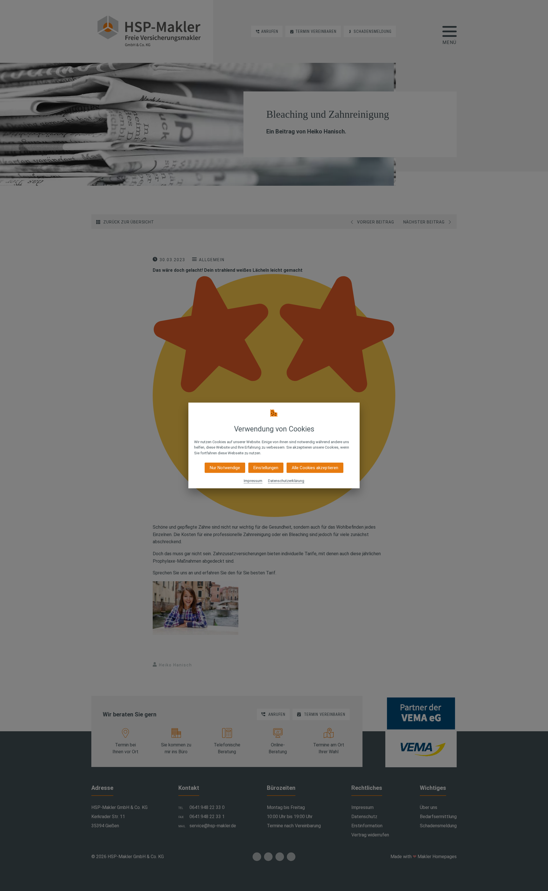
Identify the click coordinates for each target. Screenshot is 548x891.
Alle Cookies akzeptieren (315, 467)
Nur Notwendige (225, 467)
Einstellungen (265, 467)
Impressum (253, 481)
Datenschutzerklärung (286, 481)
